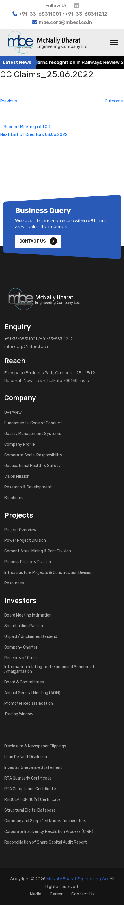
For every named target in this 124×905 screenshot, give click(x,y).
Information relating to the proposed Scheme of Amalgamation (49, 669)
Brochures (13, 498)
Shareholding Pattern (24, 626)
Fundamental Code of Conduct (33, 423)
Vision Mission (16, 476)
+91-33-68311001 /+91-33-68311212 (38, 339)
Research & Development (28, 487)
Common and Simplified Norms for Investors (45, 821)
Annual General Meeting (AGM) (32, 693)
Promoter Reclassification (28, 703)
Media (35, 894)
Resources (14, 583)
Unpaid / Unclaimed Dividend (30, 636)
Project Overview (20, 530)
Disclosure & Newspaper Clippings (35, 746)
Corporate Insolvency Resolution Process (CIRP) (48, 831)
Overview (13, 412)
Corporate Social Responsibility (33, 455)
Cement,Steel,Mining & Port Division (37, 551)
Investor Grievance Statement (33, 767)
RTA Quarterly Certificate (28, 778)
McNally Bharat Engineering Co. (77, 879)
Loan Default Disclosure (26, 757)
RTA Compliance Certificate (30, 789)
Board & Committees (24, 682)
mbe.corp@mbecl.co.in (65, 22)
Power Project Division (25, 540)
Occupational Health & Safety (32, 466)
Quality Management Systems (32, 434)
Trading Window (18, 714)
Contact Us (83, 894)
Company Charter (20, 647)
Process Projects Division (27, 562)
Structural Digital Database (30, 810)
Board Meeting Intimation (28, 615)
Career (56, 894)
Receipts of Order (20, 658)
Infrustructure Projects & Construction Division (48, 572)
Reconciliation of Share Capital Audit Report (45, 842)
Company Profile (19, 444)
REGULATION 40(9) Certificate (32, 799)
